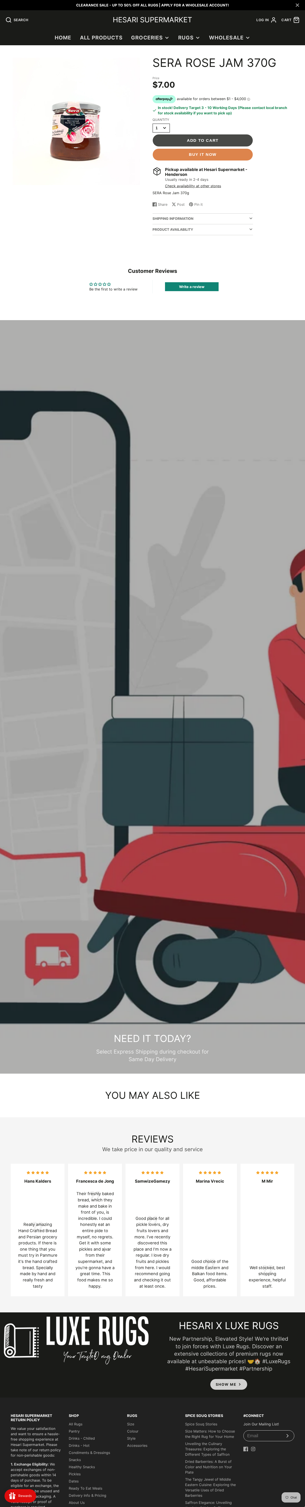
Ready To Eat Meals (85, 1488)
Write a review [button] (192, 286)
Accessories (137, 1445)
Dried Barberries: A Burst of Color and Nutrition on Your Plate (208, 1466)
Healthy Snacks (82, 1467)
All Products (101, 38)
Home (63, 38)
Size (130, 1424)
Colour (132, 1431)
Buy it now (203, 154)
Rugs (186, 38)
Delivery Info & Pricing (87, 1495)
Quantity (160, 119)
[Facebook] (245, 1449)
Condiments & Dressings (89, 1452)
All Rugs (75, 1424)
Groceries (147, 38)
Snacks (75, 1460)
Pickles (75, 1474)
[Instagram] (253, 1449)
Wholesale (226, 38)
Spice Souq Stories (201, 1424)
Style (131, 1438)
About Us (77, 1502)
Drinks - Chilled (82, 1438)
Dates (74, 1481)
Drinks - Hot (79, 1445)
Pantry (74, 1431)
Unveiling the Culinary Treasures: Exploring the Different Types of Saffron (207, 1449)
